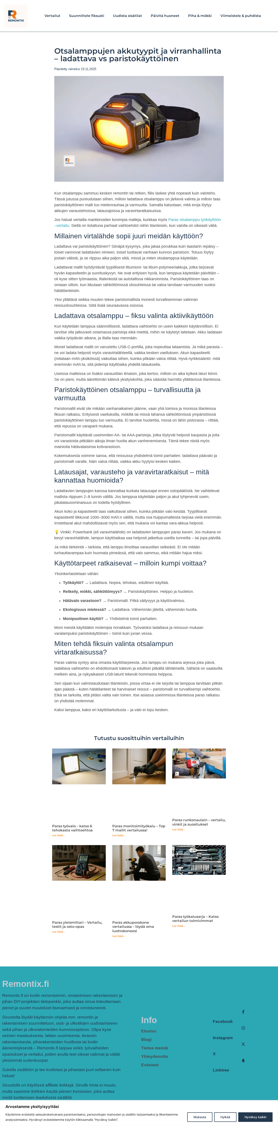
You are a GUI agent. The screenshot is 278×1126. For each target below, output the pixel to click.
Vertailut (52, 16)
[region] (139, 1113)
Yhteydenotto (154, 1056)
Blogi (146, 1039)
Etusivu (148, 1031)
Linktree (221, 1070)
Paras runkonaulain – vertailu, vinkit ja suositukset (199, 822)
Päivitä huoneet (165, 16)
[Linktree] (243, 1060)
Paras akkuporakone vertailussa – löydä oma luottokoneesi (133, 926)
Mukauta (200, 1117)
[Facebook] (243, 1012)
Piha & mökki (200, 16)
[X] (243, 1044)
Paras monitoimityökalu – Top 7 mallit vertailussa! (138, 828)
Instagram (223, 1037)
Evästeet (150, 1065)
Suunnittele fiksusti (86, 16)
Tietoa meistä (154, 1048)
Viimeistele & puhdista (240, 16)
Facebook (223, 1021)
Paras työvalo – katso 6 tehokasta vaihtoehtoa (72, 828)
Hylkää (225, 1117)
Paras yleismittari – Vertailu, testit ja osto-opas (77, 924)
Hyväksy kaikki (255, 1117)
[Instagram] (243, 1028)
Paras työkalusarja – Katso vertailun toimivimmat (195, 919)
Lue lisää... (58, 835)
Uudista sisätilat (127, 16)
